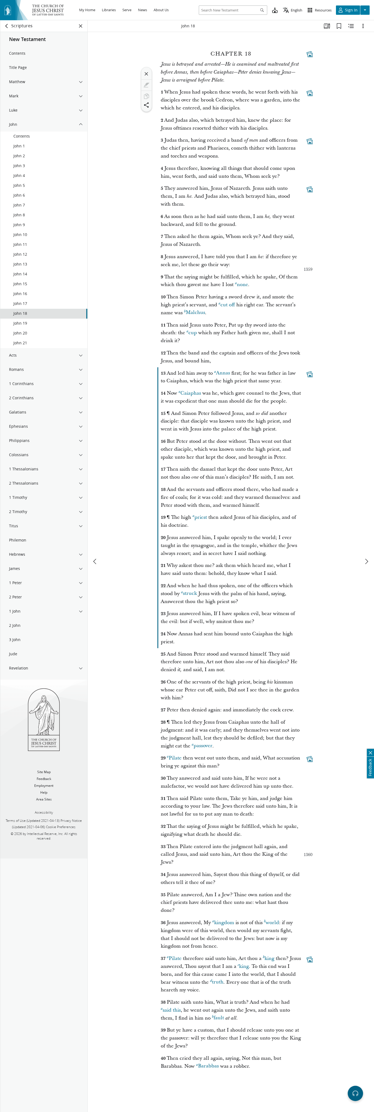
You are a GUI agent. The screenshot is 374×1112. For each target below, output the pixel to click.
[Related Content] (351, 26)
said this (172, 1010)
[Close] (146, 73)
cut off (227, 304)
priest (200, 517)
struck (190, 593)
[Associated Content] (309, 54)
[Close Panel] (80, 26)
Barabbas (208, 1066)
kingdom (224, 922)
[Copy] (146, 96)
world (272, 922)
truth (217, 982)
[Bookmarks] (338, 26)
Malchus (195, 312)
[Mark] (146, 85)
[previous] (95, 561)
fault (219, 1018)
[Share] (146, 105)
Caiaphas (190, 393)
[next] (366, 561)
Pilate (175, 758)
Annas (223, 373)
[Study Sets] (326, 26)
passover (203, 746)
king (269, 958)
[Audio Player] (355, 1093)
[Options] (363, 26)
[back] (6, 26)
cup (192, 332)
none (242, 284)
